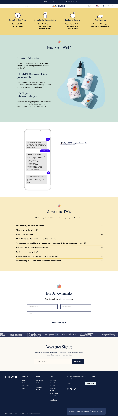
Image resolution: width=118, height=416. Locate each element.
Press (23, 388)
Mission (24, 383)
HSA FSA (52, 386)
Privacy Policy (8, 413)
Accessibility (53, 396)
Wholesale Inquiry (39, 388)
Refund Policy (54, 393)
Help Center (53, 380)
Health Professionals (40, 384)
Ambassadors (40, 380)
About (23, 380)
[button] (113, 6)
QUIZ (89, 6)
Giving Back (25, 386)
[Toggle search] (104, 6)
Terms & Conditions (19, 413)
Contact (52, 383)
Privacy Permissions (53, 400)
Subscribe (77, 361)
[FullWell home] (59, 6)
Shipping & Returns (53, 389)
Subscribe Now (59, 323)
